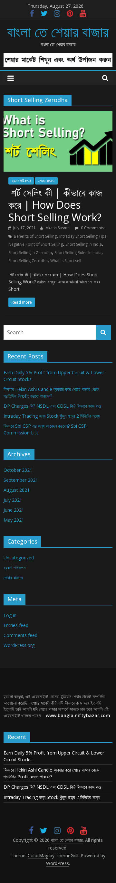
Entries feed (16, 625)
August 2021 (17, 490)
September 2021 (21, 480)
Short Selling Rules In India (78, 252)
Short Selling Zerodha (28, 260)
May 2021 (14, 520)
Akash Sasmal (59, 228)
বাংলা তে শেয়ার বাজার (58, 32)
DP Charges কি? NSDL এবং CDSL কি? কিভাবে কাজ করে (53, 406)
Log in (10, 615)
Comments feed (20, 635)
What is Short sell (65, 260)
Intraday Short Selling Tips (82, 236)
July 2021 (13, 500)
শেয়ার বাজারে (46, 181)
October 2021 (18, 470)
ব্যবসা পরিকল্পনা (21, 181)
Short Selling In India (83, 244)
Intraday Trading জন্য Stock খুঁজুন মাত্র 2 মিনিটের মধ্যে (52, 416)
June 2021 (14, 510)
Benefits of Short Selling (35, 236)
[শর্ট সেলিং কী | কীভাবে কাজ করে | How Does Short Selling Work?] (58, 115)
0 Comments (92, 228)
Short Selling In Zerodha (30, 252)
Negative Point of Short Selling (35, 244)
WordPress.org (19, 645)
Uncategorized (19, 558)
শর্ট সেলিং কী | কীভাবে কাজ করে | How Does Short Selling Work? (55, 204)
